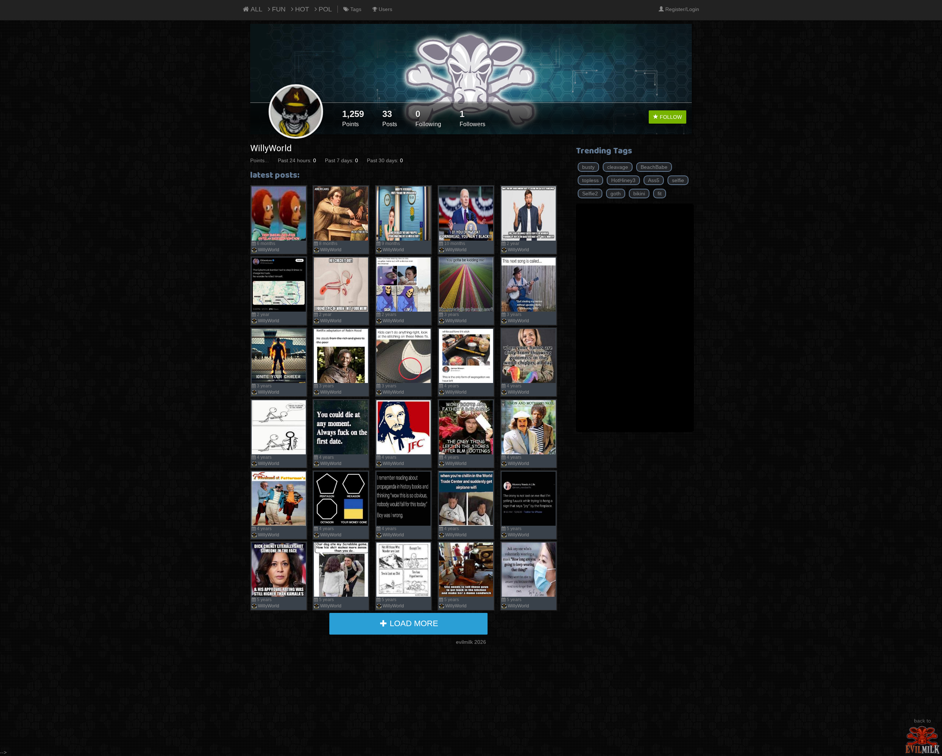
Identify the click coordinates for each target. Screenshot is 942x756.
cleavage (617, 167)
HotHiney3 (623, 180)
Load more (412, 623)
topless (590, 180)
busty (588, 167)
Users (384, 9)
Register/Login (681, 9)
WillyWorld (268, 249)
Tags (355, 9)
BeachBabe (654, 167)
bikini (639, 193)
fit (660, 193)
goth (615, 193)
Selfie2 (590, 193)
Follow (670, 117)
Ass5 (653, 180)
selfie (678, 180)
